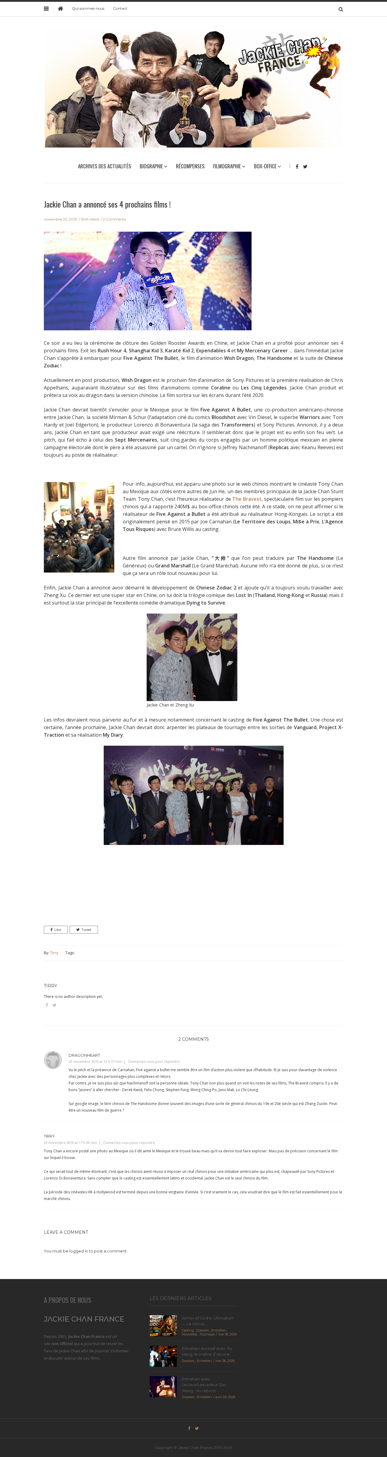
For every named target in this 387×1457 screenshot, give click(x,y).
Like (57, 930)
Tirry (54, 952)
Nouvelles (189, 1334)
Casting (188, 1330)
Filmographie (227, 166)
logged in (78, 1251)
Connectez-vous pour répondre (154, 1061)
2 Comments (114, 219)
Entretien (218, 1330)
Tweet (86, 930)
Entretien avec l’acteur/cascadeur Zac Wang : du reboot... (204, 1384)
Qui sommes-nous (88, 8)
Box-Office (265, 166)
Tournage (207, 1334)
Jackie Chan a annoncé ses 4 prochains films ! (107, 204)
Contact (120, 8)
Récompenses (190, 166)
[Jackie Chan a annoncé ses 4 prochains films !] (148, 284)
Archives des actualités (104, 166)
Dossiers (202, 1330)
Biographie (151, 166)
